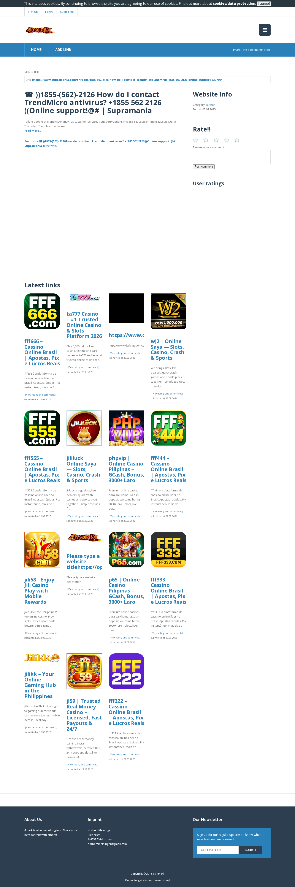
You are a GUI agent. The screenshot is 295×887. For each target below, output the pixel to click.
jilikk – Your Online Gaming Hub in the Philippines (40, 685)
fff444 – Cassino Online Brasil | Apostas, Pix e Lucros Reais (168, 469)
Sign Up (33, 12)
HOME (36, 49)
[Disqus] (105, 221)
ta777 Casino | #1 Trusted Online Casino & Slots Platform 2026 (84, 324)
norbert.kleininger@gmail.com (107, 844)
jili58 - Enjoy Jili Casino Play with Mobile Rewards (39, 590)
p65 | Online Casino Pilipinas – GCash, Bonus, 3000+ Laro (126, 590)
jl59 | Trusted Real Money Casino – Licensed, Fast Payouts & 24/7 (84, 714)
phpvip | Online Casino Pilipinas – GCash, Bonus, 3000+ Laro (126, 469)
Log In (49, 12)
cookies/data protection (234, 3)
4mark (160, 874)
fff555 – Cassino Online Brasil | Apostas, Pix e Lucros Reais (42, 469)
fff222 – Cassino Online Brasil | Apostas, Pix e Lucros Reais (126, 712)
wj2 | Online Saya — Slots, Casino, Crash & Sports (167, 349)
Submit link (67, 12)
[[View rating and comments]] (40, 394)
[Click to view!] (105, 159)
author (210, 105)
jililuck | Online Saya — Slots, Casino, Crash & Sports (83, 469)
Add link (63, 49)
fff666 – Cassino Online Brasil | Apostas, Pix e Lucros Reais (42, 352)
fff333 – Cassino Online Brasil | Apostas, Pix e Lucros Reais (168, 590)
